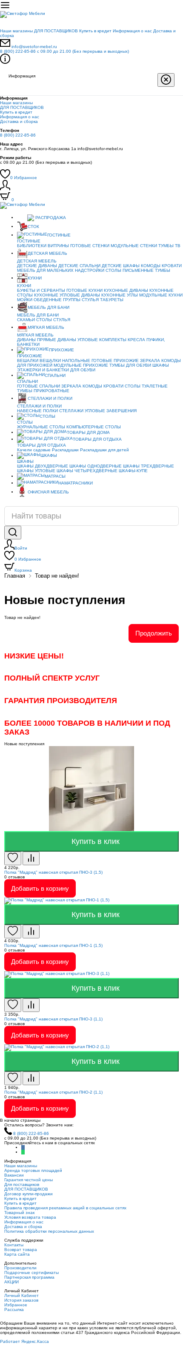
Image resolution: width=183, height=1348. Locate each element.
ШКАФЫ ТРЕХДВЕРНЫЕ (148, 466)
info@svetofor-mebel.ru (34, 46)
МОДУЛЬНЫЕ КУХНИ (161, 295)
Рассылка (14, 1309)
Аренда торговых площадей (33, 1170)
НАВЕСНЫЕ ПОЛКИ (37, 410)
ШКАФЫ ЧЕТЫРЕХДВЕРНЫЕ (87, 470)
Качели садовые (34, 449)
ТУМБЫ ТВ (169, 245)
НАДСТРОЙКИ (89, 270)
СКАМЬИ (26, 319)
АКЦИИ (11, 1282)
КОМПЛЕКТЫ (112, 339)
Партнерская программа (29, 1277)
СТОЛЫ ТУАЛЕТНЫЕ (146, 386)
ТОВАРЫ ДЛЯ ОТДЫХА (97, 439)
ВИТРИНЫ (58, 245)
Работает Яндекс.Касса (24, 1341)
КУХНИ (35, 278)
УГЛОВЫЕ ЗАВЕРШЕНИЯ (111, 410)
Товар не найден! (57, 576)
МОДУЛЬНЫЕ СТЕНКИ (134, 245)
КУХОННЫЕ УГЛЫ (119, 295)
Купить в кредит (95, 30)
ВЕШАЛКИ (27, 360)
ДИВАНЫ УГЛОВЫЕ (77, 339)
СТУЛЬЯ (90, 299)
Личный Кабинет (21, 1295)
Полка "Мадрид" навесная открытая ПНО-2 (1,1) (53, 1092)
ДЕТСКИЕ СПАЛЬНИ (79, 265)
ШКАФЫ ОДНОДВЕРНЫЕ (95, 466)
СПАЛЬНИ (55, 375)
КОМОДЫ (150, 265)
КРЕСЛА (136, 339)
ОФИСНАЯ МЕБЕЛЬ (48, 492)
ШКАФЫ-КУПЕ (133, 470)
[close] (165, 80)
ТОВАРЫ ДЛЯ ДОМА (88, 432)
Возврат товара (20, 1249)
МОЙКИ (24, 299)
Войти (20, 548)
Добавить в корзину (40, 888)
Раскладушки (65, 449)
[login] (5, 188)
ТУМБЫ (162, 270)
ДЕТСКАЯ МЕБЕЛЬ (47, 253)
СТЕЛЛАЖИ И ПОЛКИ (50, 398)
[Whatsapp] (23, 1152)
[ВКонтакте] (23, 1147)
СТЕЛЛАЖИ (71, 410)
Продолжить (153, 633)
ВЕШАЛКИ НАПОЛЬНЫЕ (65, 360)
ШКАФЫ (160, 365)
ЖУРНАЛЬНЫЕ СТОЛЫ (41, 427)
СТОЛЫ (44, 319)
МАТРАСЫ (55, 476)
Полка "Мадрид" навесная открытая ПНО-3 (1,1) (53, 1019)
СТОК (33, 226)
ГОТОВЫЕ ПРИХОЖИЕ (115, 360)
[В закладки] (12, 858)
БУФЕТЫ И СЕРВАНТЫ (41, 290)
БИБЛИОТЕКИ (31, 245)
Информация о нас (132, 30)
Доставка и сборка (19, 121)
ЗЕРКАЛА (150, 360)
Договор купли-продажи (28, 1193)
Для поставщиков (21, 1184)
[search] (12, 532)
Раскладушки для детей (104, 449)
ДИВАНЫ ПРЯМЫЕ (36, 339)
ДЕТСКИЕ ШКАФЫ (121, 265)
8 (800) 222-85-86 (64, 51)
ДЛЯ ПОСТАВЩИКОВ (56, 30)
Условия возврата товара (30, 1217)
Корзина (23, 570)
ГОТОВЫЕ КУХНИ (84, 290)
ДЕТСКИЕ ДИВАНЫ (37, 265)
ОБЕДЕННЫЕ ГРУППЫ (57, 299)
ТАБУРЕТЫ (111, 299)
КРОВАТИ (172, 265)
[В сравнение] (31, 858)
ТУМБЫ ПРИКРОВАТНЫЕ (43, 390)
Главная (14, 576)
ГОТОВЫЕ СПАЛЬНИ (38, 386)
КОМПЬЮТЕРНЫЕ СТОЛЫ (93, 427)
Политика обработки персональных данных (49, 1231)
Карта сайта (17, 1254)
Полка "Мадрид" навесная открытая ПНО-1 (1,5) (53, 945)
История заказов (21, 1300)
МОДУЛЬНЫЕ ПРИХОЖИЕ (81, 365)
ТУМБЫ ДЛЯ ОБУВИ (130, 365)
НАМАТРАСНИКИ (75, 483)
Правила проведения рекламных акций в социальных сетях (65, 1208)
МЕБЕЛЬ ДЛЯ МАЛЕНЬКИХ (45, 270)
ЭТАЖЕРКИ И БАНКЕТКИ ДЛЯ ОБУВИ (56, 370)
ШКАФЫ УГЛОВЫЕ (36, 470)
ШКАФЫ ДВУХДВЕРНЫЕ (42, 466)
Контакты (13, 1245)
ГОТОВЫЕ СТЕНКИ (89, 245)
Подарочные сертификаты (31, 1272)
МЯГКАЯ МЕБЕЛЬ (46, 327)
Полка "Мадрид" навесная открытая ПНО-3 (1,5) (53, 872)
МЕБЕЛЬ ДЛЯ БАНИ (48, 307)
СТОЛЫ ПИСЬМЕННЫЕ (130, 270)
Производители (20, 1267)
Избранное (23, 177)
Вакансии (14, 1175)
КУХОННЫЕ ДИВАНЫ (126, 290)
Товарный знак (19, 1212)
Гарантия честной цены (28, 1179)
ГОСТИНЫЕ (59, 235)
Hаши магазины (16, 30)
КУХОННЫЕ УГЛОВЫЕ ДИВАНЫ (67, 295)
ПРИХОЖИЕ (61, 350)
